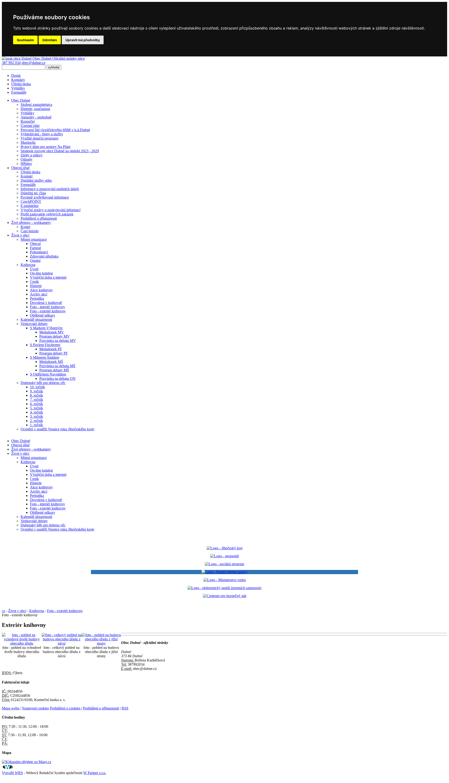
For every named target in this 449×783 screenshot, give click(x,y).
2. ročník (36, 421)
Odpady (27, 159)
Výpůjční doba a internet (48, 277)
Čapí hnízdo (30, 231)
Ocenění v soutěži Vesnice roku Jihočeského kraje (57, 429)
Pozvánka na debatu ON (57, 378)
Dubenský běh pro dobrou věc (43, 383)
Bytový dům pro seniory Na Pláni (45, 147)
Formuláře (18, 92)
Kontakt (27, 176)
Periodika (37, 298)
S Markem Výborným (46, 328)
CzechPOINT (31, 201)
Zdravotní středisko (44, 256)
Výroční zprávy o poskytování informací (50, 210)
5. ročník (36, 408)
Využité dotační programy (40, 138)
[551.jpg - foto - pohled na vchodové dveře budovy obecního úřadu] (22, 643)
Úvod (34, 269)
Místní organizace (34, 239)
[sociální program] (224, 564)
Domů (16, 76)
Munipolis (28, 142)
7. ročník (36, 400)
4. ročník (36, 412)
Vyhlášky (18, 88)
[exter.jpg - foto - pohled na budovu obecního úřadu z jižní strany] (101, 643)
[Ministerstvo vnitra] (224, 580)
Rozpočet (28, 121)
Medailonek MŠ (51, 362)
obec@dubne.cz (33, 63)
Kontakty (18, 80)
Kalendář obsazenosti (36, 319)
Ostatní (35, 260)
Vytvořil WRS (12, 773)
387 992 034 (11, 63)
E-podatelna (29, 206)
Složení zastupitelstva (36, 105)
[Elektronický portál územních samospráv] (225, 588)
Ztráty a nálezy (32, 155)
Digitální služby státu (36, 180)
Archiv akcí (38, 294)
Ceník (34, 282)
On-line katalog (41, 273)
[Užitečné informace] (224, 596)
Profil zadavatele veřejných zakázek (47, 214)
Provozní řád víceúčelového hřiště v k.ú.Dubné (55, 130)
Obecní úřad (20, 445)
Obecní (35, 244)
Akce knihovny (41, 290)
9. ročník (36, 391)
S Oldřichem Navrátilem (48, 374)
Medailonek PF (50, 349)
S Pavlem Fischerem (45, 345)
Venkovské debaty (34, 324)
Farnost (35, 248)
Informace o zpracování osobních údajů (50, 189)
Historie (36, 286)
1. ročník (36, 425)
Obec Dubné (20, 441)
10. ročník (37, 387)
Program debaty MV (54, 336)
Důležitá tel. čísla (33, 193)
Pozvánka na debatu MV (57, 341)
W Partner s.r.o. (94, 773)
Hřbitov (26, 164)
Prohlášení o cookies (65, 708)
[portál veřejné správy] (224, 572)
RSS (125, 708)
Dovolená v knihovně (46, 303)
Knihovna (28, 265)
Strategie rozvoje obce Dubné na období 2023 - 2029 (60, 151)
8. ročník (36, 395)
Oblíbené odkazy (42, 315)
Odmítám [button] (49, 40)
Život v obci (20, 453)
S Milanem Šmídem (44, 357)
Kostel (25, 227)
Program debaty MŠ (54, 370)
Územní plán (30, 126)
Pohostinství (39, 252)
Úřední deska (21, 84)
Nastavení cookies (35, 708)
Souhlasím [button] (25, 40)
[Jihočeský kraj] (225, 548)
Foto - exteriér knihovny (48, 311)
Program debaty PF (53, 353)
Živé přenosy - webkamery (31, 449)
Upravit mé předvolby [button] (82, 40)
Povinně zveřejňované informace (45, 197)
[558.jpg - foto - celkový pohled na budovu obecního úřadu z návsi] (61, 643)
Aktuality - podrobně (36, 117)
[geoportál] (224, 556)
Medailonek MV (51, 332)
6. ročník (36, 404)
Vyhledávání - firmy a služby (42, 134)
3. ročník (36, 416)
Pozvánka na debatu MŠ (57, 366)
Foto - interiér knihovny (47, 307)
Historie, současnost (35, 109)
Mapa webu (10, 708)
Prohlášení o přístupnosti (39, 218)
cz (3, 611)
